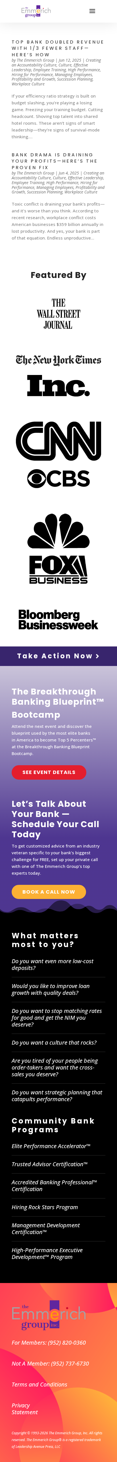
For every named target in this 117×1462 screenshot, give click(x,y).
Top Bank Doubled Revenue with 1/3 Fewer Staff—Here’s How (58, 48)
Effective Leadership (85, 177)
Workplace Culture (28, 84)
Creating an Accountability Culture (56, 62)
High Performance (84, 69)
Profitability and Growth (33, 79)
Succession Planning (75, 79)
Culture (65, 65)
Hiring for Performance (32, 74)
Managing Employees (73, 74)
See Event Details (49, 772)
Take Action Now (56, 656)
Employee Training (49, 69)
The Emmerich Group (35, 60)
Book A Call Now (48, 891)
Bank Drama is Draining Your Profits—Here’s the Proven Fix (55, 161)
